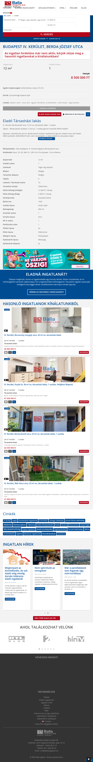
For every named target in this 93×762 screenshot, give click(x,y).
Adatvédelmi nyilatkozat (46, 716)
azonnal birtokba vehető (29, 494)
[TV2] (46, 639)
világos (45, 395)
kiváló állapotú (13, 395)
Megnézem (84, 352)
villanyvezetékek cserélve (42, 346)
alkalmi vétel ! (15, 103)
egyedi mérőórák (38, 103)
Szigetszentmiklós (60, 529)
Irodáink (7, 13)
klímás (33, 445)
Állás (83, 8)
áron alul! (26, 103)
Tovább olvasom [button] (45, 139)
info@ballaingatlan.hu (49, 751)
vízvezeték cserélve (56, 346)
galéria (20, 445)
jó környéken (43, 521)
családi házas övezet (66, 494)
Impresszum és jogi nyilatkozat (46, 713)
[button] (88, 759)
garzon (6, 395)
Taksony (31, 524)
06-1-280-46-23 (50, 748)
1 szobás (46, 445)
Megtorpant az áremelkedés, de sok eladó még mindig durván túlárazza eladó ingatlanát (16, 573)
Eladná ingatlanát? (25, 8)
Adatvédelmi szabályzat (46, 719)
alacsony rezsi (38, 395)
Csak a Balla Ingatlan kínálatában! (48, 494)
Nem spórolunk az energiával (45, 569)
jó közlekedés (51, 103)
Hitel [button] (62, 8)
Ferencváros (19, 524)
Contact (47, 721)
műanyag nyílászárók (10, 445)
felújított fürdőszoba (77, 346)
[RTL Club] (17, 639)
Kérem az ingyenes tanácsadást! (46, 292)
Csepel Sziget (84, 525)
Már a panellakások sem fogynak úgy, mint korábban (75, 570)
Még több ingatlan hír (45, 618)
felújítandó (76, 494)
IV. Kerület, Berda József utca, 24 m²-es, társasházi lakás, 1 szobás (34, 434)
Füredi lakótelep (75, 529)
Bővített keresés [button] (40, 39)
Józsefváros (61, 534)
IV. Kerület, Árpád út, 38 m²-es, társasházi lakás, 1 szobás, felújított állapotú (38, 384)
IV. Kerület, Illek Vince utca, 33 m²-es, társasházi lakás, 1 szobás (33, 483)
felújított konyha (9, 346)
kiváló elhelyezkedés (45, 525)
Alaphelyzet (53, 39)
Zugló (14, 520)
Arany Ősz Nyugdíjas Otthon (46, 724)
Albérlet (8, 524)
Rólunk (74, 8)
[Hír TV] (76, 639)
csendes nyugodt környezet (12, 494)
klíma (87, 529)
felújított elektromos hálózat (24, 346)
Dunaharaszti (49, 533)
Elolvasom (10, 599)
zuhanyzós (39, 445)
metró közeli (63, 103)
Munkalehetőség (12, 529)
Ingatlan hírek (18, 544)
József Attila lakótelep (75, 520)
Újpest (19, 533)
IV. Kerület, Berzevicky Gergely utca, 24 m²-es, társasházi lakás (32, 335)
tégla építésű (74, 103)
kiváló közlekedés (44, 529)
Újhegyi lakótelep (56, 520)
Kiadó (16, 15)
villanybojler (66, 346)
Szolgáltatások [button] (46, 8)
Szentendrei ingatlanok (28, 520)
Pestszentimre (74, 525)
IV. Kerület (7, 521)
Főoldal (7, 8)
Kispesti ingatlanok (28, 529)
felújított (22, 395)
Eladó (9, 15)
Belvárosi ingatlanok (32, 534)
